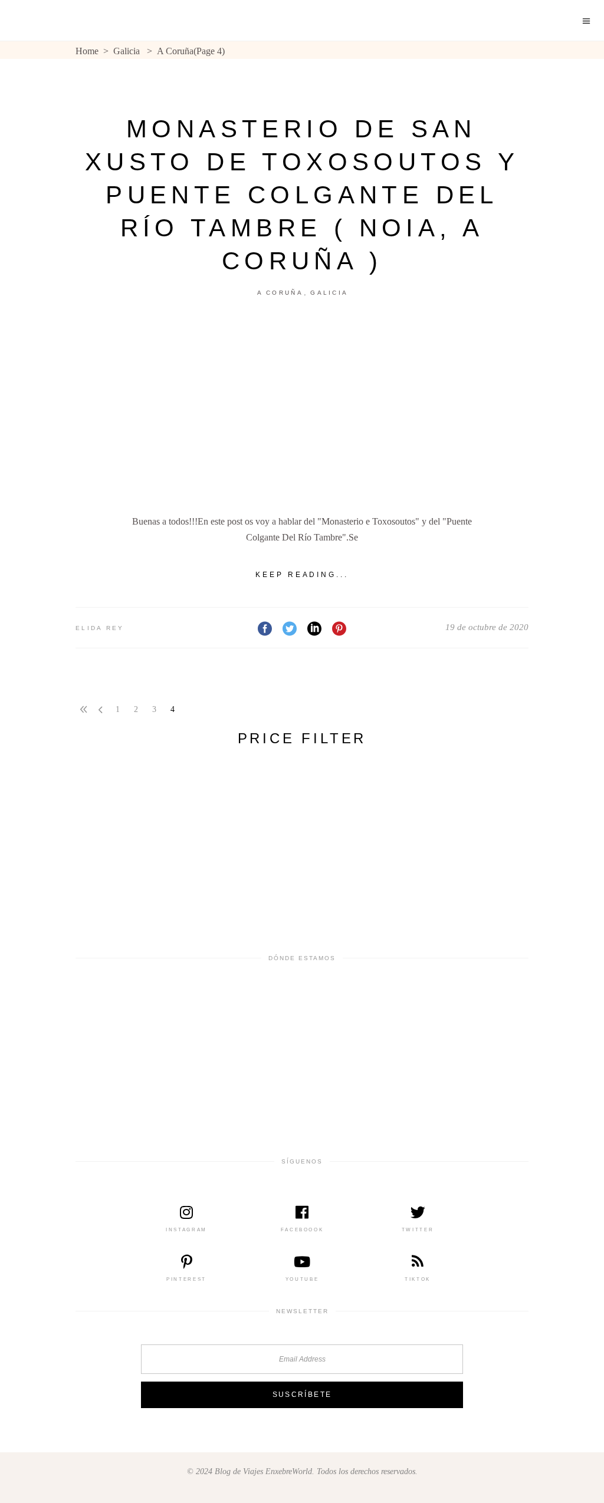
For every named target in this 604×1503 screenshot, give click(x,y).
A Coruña (280, 292)
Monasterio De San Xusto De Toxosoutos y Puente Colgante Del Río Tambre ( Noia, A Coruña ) (302, 194)
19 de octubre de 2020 (486, 627)
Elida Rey (100, 628)
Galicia (126, 51)
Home (87, 51)
